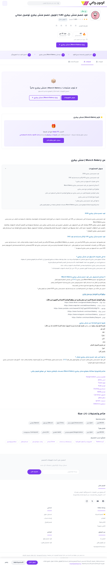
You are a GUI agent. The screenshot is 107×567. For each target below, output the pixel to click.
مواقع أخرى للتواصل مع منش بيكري (88, 189)
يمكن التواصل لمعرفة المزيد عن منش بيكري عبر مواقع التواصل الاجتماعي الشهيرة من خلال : (72, 193)
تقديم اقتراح (48, 522)
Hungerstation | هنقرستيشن (74, 432)
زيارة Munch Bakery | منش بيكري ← (72, 45)
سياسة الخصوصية (99, 547)
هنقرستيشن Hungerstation (95, 377)
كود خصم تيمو (47, 539)
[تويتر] (92, 501)
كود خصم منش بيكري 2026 (90, 174)
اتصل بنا (102, 539)
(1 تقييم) (71, 19)
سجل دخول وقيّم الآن (53, 140)
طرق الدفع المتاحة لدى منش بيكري (88, 197)
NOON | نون (100, 423)
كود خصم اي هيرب (46, 543)
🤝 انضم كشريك (100, 514)
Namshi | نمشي (34, 423)
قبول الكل (32, 562)
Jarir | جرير (90, 423)
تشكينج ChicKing (99, 389)
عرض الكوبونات (69, 98)
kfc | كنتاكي (45, 432)
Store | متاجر (51, 442)
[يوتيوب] (98, 501)
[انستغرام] (87, 501)
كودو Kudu (101, 386)
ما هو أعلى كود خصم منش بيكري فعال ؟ (87, 201)
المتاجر (103, 518)
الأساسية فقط (18, 562)
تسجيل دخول (48, 514)
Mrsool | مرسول (48, 423)
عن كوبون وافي (101, 543)
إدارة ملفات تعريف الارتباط (29, 555)
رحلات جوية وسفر (37, 442)
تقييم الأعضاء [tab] (74, 62)
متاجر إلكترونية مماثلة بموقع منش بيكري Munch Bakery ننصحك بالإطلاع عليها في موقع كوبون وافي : (69, 205)
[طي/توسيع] (5, 169)
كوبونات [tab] (99, 62)
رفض (6, 562)
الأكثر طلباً (102, 522)
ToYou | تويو (60, 423)
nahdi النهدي (57, 432)
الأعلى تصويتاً (101, 526)
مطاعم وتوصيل (11, 442)
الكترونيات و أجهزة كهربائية (84, 442)
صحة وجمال (24, 442)
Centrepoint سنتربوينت (31, 432)
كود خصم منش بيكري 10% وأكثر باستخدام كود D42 (84, 178)
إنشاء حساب (48, 518)
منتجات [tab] (87, 62)
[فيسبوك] (103, 501)
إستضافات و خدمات (65, 442)
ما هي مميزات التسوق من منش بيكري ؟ (87, 181)
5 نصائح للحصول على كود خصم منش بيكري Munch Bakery (81, 185)
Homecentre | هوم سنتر (75, 423)
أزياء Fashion (100, 442)
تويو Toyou (101, 383)
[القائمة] (5, 3)
